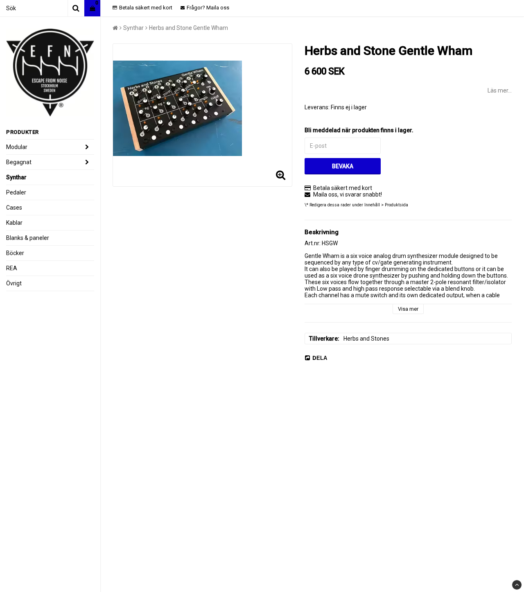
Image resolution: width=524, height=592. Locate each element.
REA (11, 268)
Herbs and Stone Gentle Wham (188, 28)
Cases (14, 207)
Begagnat (19, 162)
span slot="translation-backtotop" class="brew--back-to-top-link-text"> (517, 585)
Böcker (15, 253)
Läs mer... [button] (500, 90)
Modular (16, 147)
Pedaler (16, 192)
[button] (92, 8)
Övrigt (14, 283)
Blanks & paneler (27, 238)
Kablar (14, 222)
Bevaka (342, 166)
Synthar (16, 177)
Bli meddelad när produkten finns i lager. (359, 130)
